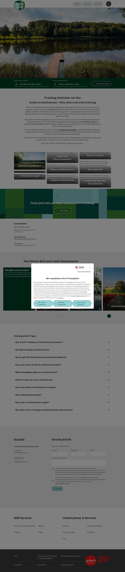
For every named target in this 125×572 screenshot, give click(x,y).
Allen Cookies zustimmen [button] (81, 303)
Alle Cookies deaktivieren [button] (42, 303)
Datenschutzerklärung (84, 271)
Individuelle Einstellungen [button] (61, 303)
